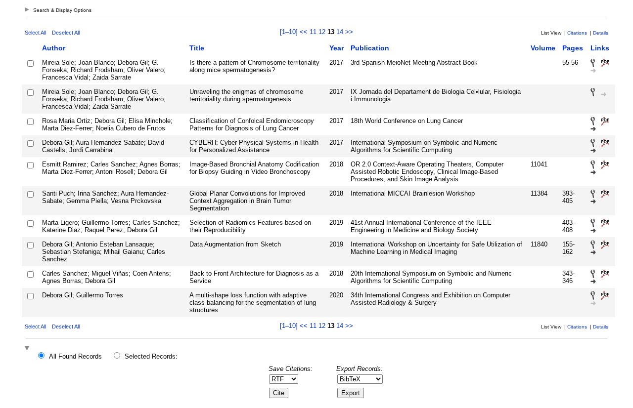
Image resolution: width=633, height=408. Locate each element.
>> (349, 32)
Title (196, 48)
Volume (543, 48)
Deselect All (66, 33)
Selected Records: (151, 356)
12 (321, 32)
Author (53, 48)
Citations (577, 33)
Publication (370, 48)
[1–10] (290, 32)
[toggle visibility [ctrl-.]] (28, 349)
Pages (572, 48)
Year (336, 48)
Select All (35, 33)
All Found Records (75, 356)
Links (599, 48)
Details (600, 33)
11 (313, 32)
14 (339, 32)
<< (304, 32)
